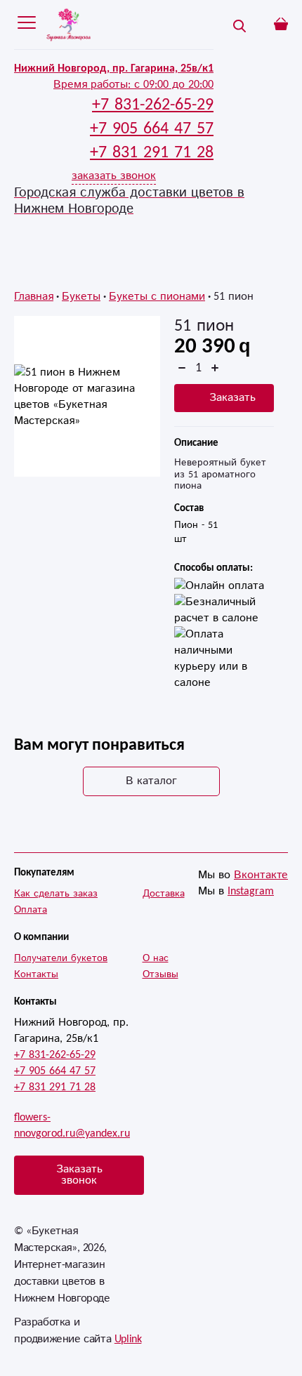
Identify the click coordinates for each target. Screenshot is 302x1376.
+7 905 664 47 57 (55, 1071)
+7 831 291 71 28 (55, 1087)
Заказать (232, 398)
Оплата (30, 910)
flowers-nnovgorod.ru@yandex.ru (72, 1125)
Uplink (128, 1339)
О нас (156, 958)
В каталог (151, 781)
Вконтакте (261, 875)
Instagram (251, 891)
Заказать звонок (79, 1175)
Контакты (36, 974)
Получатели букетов (60, 958)
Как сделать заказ (56, 894)
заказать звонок (114, 176)
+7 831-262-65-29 (55, 1055)
